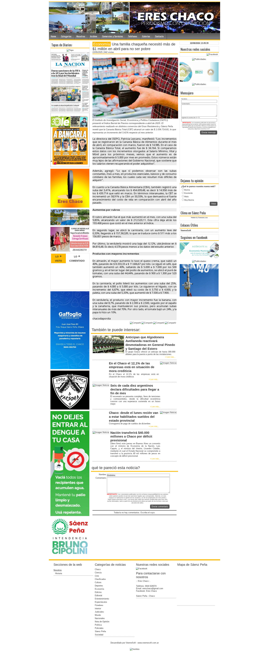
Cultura (98, 582)
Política (98, 625)
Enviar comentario (160, 506)
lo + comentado (77, 258)
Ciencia (98, 572)
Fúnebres (99, 605)
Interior (98, 608)
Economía (99, 589)
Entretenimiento (102, 599)
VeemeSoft (186, 230)
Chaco (98, 569)
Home (53, 36)
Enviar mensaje (209, 132)
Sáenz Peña (100, 631)
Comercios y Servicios (112, 36)
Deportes (99, 585)
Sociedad (99, 634)
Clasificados (100, 579)
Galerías (146, 36)
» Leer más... (170, 357)
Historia (58, 573)
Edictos (98, 592)
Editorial (98, 595)
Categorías (66, 36)
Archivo (93, 36)
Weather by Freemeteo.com (199, 217)
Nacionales (100, 618)
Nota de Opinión (102, 621)
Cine (97, 576)
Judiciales (99, 612)
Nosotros (80, 36)
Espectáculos (101, 602)
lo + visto (58, 258)
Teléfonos (132, 36)
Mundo (98, 615)
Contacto (159, 36)
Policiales (99, 628)
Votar (213, 204)
